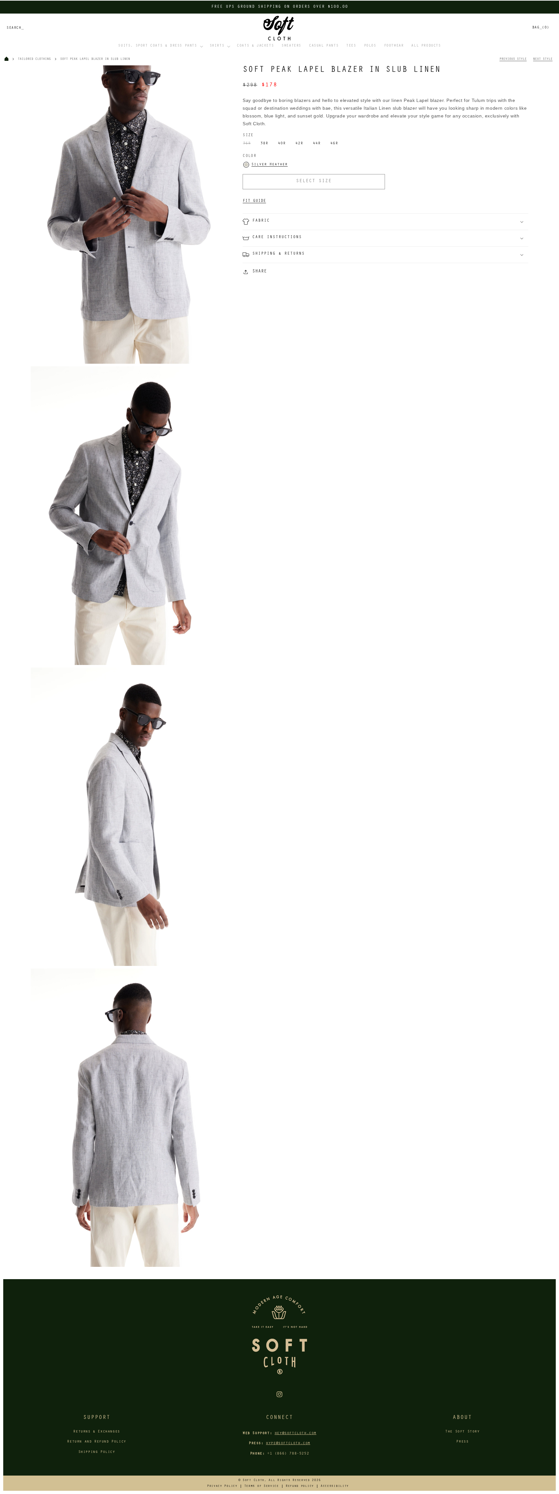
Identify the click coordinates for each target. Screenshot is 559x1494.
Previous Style (513, 59)
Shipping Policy (96, 1452)
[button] (159, 46)
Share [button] (259, 272)
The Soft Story (462, 1432)
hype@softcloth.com (288, 1443)
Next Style (543, 59)
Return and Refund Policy (96, 1442)
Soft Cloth (253, 1480)
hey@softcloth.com (295, 1433)
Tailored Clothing (34, 59)
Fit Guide (254, 201)
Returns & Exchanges (96, 1432)
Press (462, 1442)
